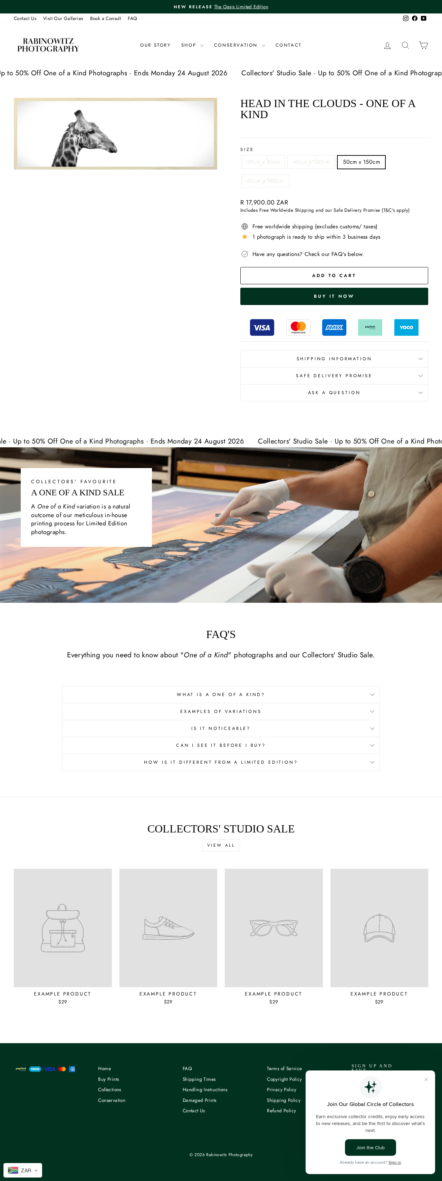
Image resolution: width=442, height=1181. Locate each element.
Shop (190, 45)
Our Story (155, 45)
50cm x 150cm (361, 162)
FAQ (132, 18)
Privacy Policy (282, 1089)
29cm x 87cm (263, 162)
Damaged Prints (200, 1100)
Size (247, 149)
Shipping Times (199, 1079)
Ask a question (334, 392)
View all (221, 845)
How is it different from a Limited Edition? (221, 762)
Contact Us (25, 18)
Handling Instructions (205, 1089)
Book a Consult (105, 18)
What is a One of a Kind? (221, 694)
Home (104, 1068)
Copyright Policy (284, 1079)
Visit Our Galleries (63, 18)
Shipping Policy (283, 1100)
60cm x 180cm (265, 181)
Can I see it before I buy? (221, 745)
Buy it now (334, 296)
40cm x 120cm (311, 162)
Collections (109, 1089)
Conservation (237, 45)
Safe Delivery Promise (334, 375)
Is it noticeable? (221, 728)
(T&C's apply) (396, 210)
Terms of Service (284, 1068)
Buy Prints (108, 1079)
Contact (289, 45)
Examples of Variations (220, 711)
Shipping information (334, 358)
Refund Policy (281, 1110)
